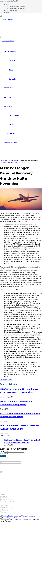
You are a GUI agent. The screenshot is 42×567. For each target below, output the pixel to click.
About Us (4, 497)
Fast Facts (12, 61)
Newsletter (4, 505)
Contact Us (8, 12)
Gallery (6, 4)
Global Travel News (11, 10)
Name (2, 451)
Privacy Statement (7, 501)
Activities (8, 106)
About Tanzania (10, 51)
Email (2, 453)
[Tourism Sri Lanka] (7, 19)
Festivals (11, 133)
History (11, 70)
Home (2, 160)
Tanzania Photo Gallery (17, 8)
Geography (12, 79)
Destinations (9, 88)
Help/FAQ (4, 510)
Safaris (11, 124)
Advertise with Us (7, 507)
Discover (7, 97)
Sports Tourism (14, 115)
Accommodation (10, 142)
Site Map (3, 512)
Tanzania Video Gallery (17, 6)
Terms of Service (6, 499)
